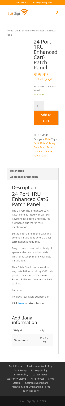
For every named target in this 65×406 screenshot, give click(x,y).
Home (10, 30)
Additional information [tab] (24, 176)
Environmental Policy (39, 366)
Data (17, 30)
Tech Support (31, 391)
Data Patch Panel (43, 147)
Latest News (40, 374)
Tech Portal (16, 366)
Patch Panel (40, 155)
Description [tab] (17, 170)
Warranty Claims (16, 378)
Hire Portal (37, 378)
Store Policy (21, 374)
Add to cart (46, 117)
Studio (17, 382)
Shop (51, 378)
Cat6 (36, 143)
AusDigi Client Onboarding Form (31, 386)
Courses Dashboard (36, 382)
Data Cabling (47, 143)
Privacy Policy (39, 370)
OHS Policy (20, 370)
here (21, 303)
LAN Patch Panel (43, 151)
